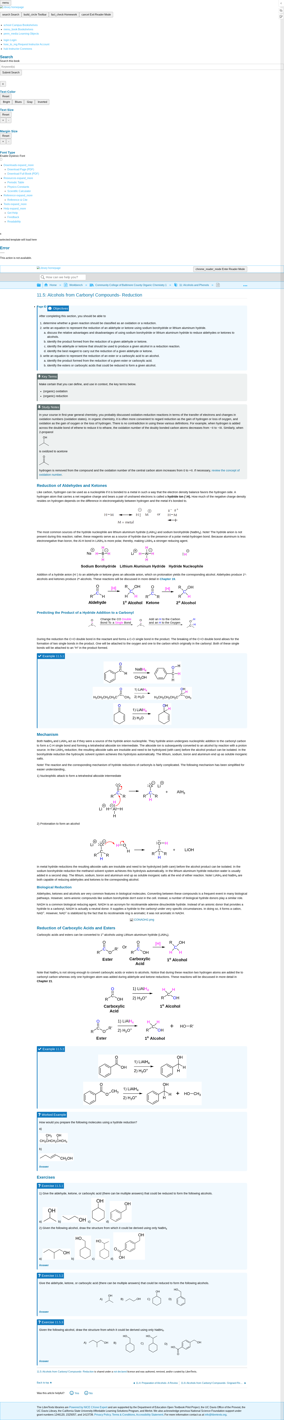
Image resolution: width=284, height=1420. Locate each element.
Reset (5, 96)
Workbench (76, 285)
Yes (77, 1393)
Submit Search (11, 72)
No (91, 1393)
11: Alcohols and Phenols (194, 285)
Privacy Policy (102, 1414)
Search (42, 277)
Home (53, 285)
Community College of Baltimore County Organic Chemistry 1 (131, 285)
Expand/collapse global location (245, 284)
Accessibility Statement (149, 1414)
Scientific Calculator (19, 191)
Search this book (10, 61)
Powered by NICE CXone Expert (88, 1407)
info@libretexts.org (215, 1414)
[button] (13, 217)
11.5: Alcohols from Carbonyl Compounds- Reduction (65, 1371)
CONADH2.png (144, 919)
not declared (120, 1371)
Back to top (43, 1382)
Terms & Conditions (123, 1414)
